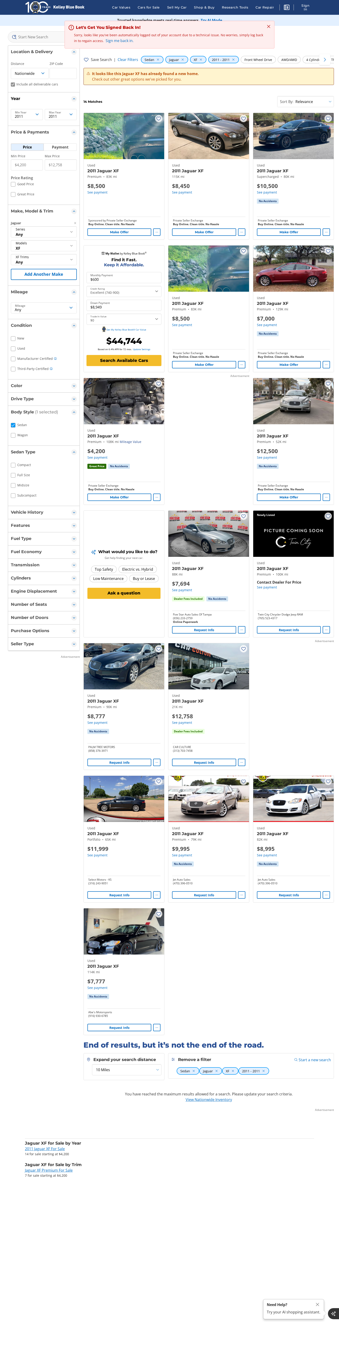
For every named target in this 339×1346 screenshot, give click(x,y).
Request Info (204, 630)
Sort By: (286, 101)
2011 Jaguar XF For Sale (45, 1148)
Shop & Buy (204, 7)
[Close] (317, 1304)
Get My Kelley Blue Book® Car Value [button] (126, 329)
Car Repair (265, 7)
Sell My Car (177, 7)
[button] (286, 8)
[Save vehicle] (158, 118)
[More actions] (157, 232)
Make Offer (119, 232)
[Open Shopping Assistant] (333, 1313)
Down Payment (100, 303)
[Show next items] (324, 59)
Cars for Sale (149, 7)
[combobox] (44, 36)
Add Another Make (43, 274)
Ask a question (123, 593)
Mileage (20, 305)
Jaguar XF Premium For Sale (49, 1170)
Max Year (55, 112)
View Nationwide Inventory (209, 1099)
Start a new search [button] (315, 1059)
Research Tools (235, 7)
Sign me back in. (120, 40)
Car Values (121, 7)
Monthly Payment (101, 275)
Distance (17, 63)
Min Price (18, 156)
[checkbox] (22, 185)
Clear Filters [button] (128, 59)
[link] (268, 201)
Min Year (21, 112)
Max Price (52, 156)
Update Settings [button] (141, 349)
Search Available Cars (124, 360)
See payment (97, 192)
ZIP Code (56, 63)
